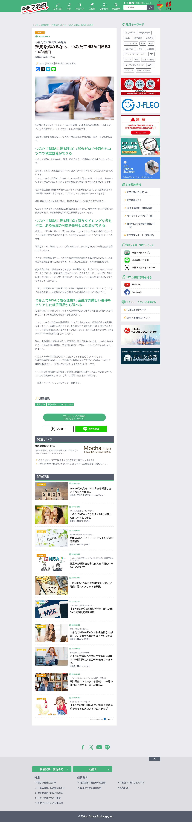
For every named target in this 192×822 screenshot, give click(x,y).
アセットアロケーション (136, 54)
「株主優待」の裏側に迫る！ (51, 787)
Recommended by (96, 719)
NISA (143, 43)
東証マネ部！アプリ (141, 252)
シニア (128, 59)
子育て (139, 49)
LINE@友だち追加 (140, 260)
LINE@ (108, 747)
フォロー (61, 429)
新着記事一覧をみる (51, 769)
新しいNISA (130, 33)
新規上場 (129, 70)
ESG (137, 59)
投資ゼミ (80, 9)
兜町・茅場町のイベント (138, 317)
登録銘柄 (116, 9)
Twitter (127, 3)
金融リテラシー (143, 70)
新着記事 (57, 9)
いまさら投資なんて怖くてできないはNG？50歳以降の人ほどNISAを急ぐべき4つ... (91, 659)
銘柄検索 (104, 9)
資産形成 (41, 404)
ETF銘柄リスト (134, 200)
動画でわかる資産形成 (90, 787)
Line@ (133, 3)
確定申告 (129, 49)
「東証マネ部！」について (143, 3)
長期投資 (58, 63)
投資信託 (49, 63)
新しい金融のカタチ (47, 782)
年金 (151, 43)
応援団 (92, 9)
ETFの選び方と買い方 (137, 192)
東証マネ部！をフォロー (143, 267)
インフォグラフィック (135, 65)
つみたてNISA (69, 63)
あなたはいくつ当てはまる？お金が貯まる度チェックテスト (66, 460)
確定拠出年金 (144, 33)
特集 (69, 9)
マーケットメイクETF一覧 (139, 216)
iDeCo (128, 38)
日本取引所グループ (136, 310)
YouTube (130, 3)
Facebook (124, 3)
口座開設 (150, 49)
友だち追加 (94, 429)
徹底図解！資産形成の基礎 (92, 782)
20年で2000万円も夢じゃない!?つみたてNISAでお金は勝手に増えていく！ (73, 463)
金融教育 (149, 38)
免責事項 (124, 787)
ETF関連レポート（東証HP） (141, 235)
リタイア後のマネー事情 (49, 798)
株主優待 (138, 38)
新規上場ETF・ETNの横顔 (139, 208)
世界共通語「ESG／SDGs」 (51, 793)
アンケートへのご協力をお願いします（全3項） (74, 417)
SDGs (150, 65)
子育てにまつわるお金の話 (50, 803)
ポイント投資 (148, 59)
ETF (151, 54)
